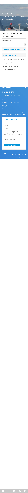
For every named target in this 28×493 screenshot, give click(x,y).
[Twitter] (25, 157)
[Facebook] (22, 157)
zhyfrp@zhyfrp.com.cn (8, 106)
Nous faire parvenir (12, 145)
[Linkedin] (20, 157)
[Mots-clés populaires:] (25, 44)
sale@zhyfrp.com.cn (12, 69)
